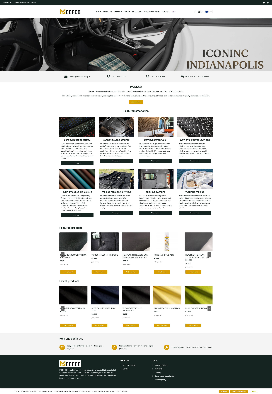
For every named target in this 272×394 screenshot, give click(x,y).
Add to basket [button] (68, 272)
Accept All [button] (223, 391)
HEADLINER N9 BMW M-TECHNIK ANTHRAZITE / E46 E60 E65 (197, 257)
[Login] (195, 12)
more (79, 378)
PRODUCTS (107, 12)
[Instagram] (267, 2)
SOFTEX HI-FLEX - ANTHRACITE (104, 255)
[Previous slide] (62, 254)
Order (127, 12)
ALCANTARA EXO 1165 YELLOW (167, 308)
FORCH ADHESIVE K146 (164, 255)
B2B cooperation (152, 12)
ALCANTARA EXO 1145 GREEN (197, 308)
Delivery (118, 12)
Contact (166, 12)
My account (137, 12)
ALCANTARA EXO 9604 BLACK (72, 308)
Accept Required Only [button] (239, 391)
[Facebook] (264, 2)
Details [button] (253, 391)
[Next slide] (209, 254)
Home (98, 12)
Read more (162, 272)
